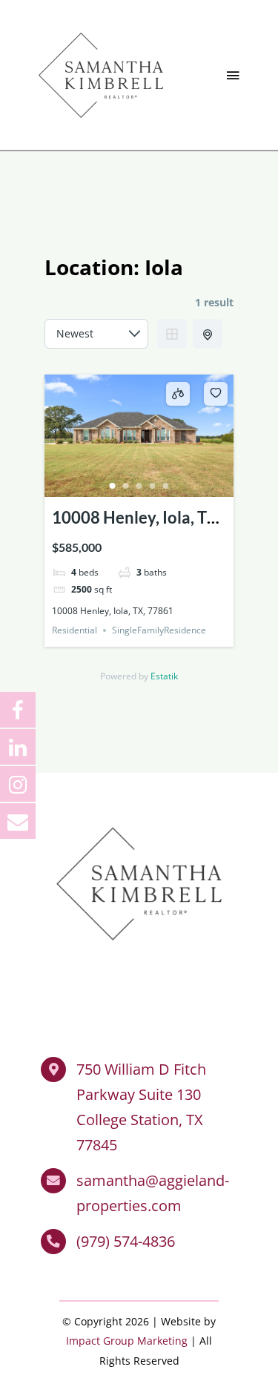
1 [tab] (113, 486)
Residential (74, 630)
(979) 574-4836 (125, 1241)
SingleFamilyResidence (159, 630)
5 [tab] (166, 486)
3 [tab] (139, 486)
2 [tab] (126, 486)
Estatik (164, 676)
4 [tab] (153, 486)
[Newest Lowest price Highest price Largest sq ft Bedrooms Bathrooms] (96, 334)
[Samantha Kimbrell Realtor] (101, 29)
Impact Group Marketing (127, 1341)
